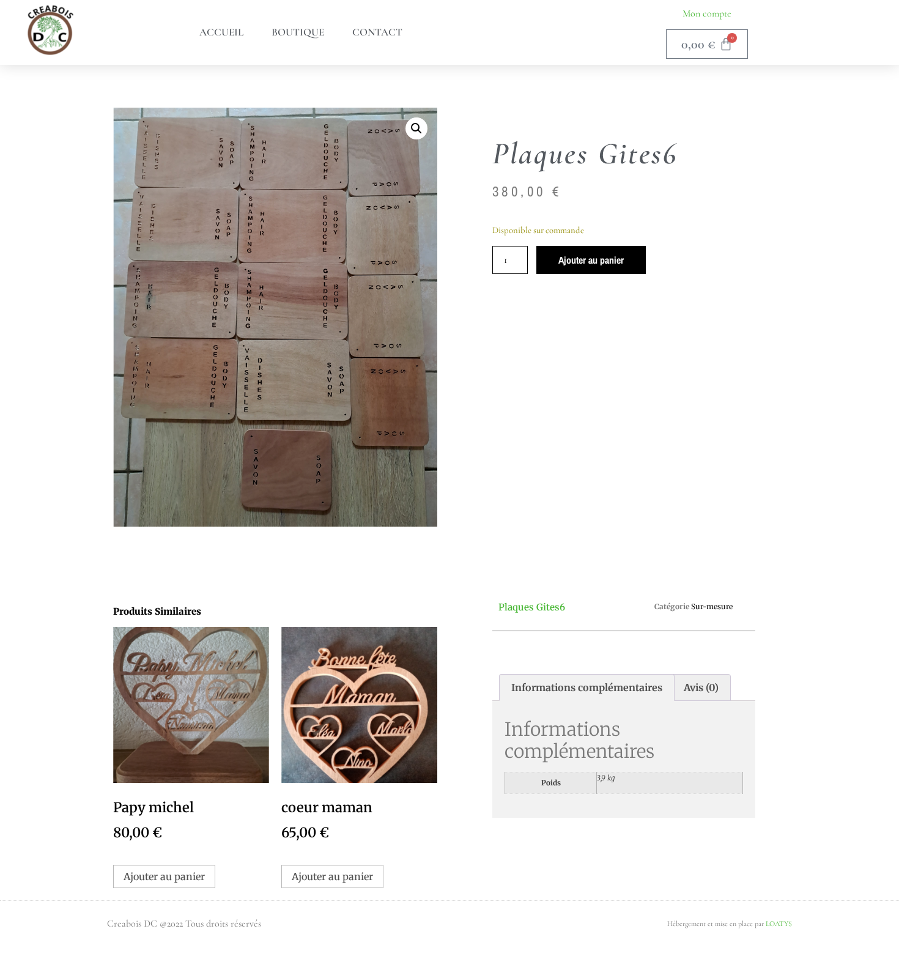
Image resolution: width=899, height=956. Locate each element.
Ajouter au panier (591, 260)
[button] (416, 128)
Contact (377, 32)
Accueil (221, 32)
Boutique (298, 32)
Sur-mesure (712, 606)
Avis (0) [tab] (701, 687)
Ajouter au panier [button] (164, 876)
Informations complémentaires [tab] (586, 687)
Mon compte (707, 13)
